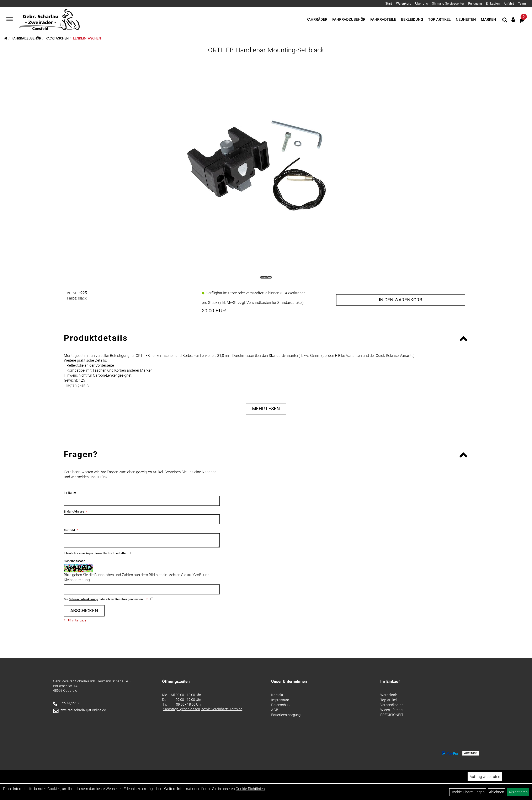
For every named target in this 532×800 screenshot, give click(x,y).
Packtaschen (57, 38)
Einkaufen (493, 3)
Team (522, 3)
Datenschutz (280, 705)
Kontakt (277, 695)
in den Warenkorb (400, 299)
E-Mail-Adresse (74, 511)
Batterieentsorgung (285, 715)
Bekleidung (412, 19)
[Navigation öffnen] (9, 20)
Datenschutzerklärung (83, 599)
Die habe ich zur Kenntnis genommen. (104, 599)
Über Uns (421, 3)
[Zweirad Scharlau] (49, 19)
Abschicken (84, 610)
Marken (488, 19)
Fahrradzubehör (348, 19)
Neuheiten (466, 19)
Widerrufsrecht (391, 710)
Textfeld (69, 530)
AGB (274, 710)
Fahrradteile (383, 19)
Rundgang (475, 3)
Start (388, 3)
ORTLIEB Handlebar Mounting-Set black (266, 50)
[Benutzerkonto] (513, 19)
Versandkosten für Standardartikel (274, 302)
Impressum (280, 700)
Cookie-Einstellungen (468, 792)
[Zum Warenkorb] (521, 21)
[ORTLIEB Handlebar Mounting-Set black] (266, 160)
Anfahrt (509, 3)
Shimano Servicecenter (448, 3)
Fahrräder (317, 19)
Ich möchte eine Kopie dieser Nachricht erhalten (95, 553)
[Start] (5, 38)
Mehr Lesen (266, 408)
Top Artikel (439, 19)
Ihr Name (70, 492)
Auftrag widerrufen (485, 776)
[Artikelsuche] (504, 20)
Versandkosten (391, 705)
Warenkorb (403, 3)
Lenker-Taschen (87, 38)
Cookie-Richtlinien (250, 788)
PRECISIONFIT (391, 715)
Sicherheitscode (74, 561)
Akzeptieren (518, 792)
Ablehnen (496, 792)
